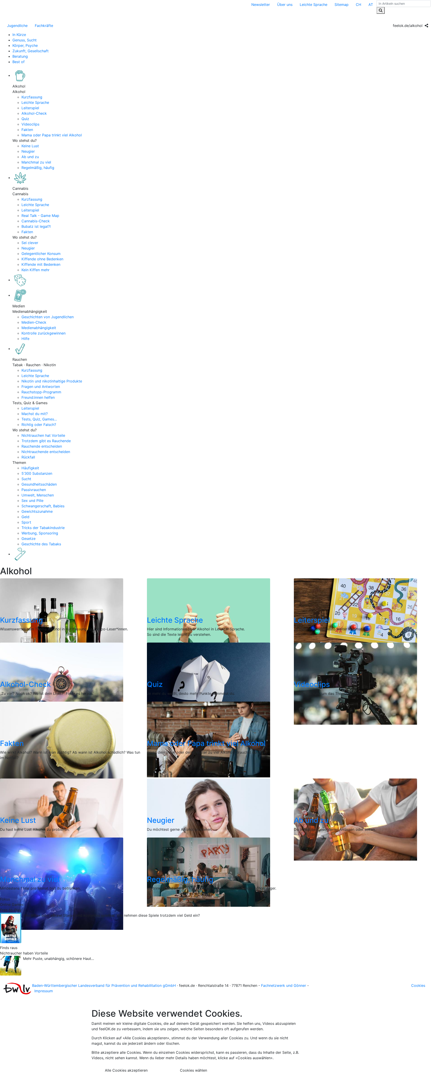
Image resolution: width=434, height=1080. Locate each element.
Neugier (28, 151)
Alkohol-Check (34, 113)
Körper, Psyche (25, 45)
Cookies (418, 985)
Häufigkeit (30, 468)
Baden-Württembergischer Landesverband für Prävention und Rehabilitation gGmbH (104, 985)
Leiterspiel (30, 108)
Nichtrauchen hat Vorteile (43, 435)
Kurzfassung (31, 97)
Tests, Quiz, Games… (39, 419)
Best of (18, 61)
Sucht (26, 479)
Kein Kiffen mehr (35, 270)
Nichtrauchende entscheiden (45, 451)
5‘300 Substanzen (36, 473)
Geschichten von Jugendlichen (47, 317)
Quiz (25, 118)
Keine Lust (30, 146)
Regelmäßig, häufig (37, 167)
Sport (26, 522)
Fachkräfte (44, 25)
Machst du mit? (34, 413)
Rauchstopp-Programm (41, 392)
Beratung (20, 56)
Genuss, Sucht (24, 40)
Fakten (27, 129)
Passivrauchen (33, 489)
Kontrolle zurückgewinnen (43, 333)
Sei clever (29, 242)
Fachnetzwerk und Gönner (283, 985)
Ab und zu (30, 156)
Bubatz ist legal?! (36, 226)
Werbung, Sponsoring (39, 533)
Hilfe (25, 338)
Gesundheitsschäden (39, 484)
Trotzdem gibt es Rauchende (46, 441)
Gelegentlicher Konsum (41, 253)
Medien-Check (33, 322)
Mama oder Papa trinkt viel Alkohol (51, 135)
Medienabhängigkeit (38, 327)
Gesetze (28, 538)
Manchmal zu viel (36, 162)
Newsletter (260, 4)
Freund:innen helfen (38, 397)
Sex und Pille (32, 500)
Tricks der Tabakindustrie (43, 527)
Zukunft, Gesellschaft (30, 51)
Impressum (43, 991)
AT (370, 4)
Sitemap (342, 4)
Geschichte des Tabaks (41, 544)
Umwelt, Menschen (37, 495)
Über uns (284, 4)
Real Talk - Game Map (40, 215)
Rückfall (28, 457)
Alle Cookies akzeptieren (126, 1070)
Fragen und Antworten (40, 386)
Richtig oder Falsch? (38, 424)
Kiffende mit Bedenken (40, 264)
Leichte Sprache (313, 4)
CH (358, 4)
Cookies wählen (193, 1070)
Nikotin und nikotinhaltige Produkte (51, 381)
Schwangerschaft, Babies (42, 506)
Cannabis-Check (35, 221)
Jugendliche (17, 25)
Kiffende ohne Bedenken (42, 259)
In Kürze (19, 34)
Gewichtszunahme (37, 511)
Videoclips (30, 124)
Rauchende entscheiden (41, 446)
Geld (25, 517)
